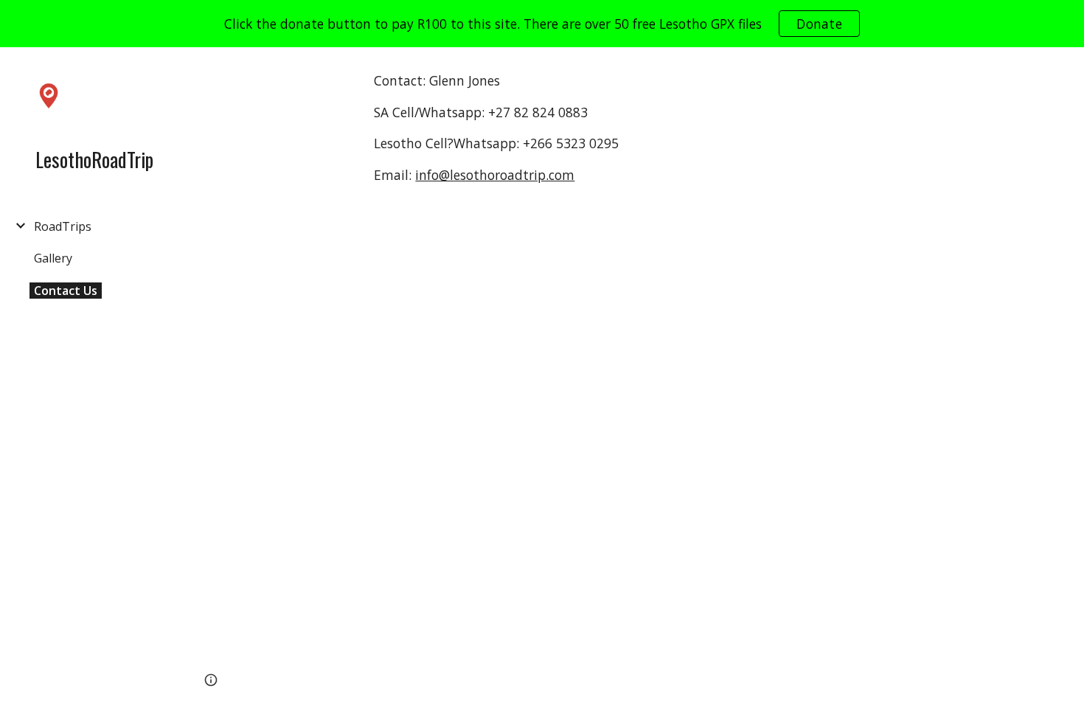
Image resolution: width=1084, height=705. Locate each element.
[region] (542, 23)
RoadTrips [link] (62, 226)
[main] (530, 135)
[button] (1066, 68)
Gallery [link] (53, 258)
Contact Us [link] (65, 290)
